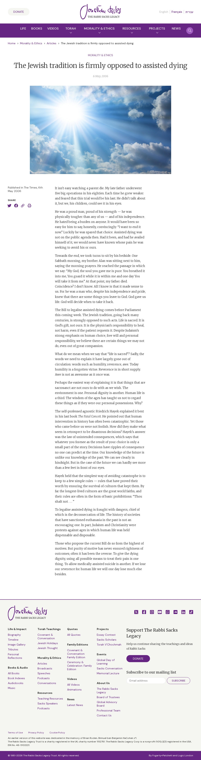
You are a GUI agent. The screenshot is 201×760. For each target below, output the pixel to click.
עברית (189, 12)
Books (36, 28)
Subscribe (178, 680)
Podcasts (43, 678)
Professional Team (108, 710)
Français (177, 12)
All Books (13, 673)
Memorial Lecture (108, 673)
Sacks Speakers (47, 703)
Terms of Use (15, 732)
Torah (70, 28)
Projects (157, 28)
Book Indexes (16, 678)
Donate (18, 12)
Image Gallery (17, 644)
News (176, 28)
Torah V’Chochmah (109, 644)
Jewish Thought (47, 648)
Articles (51, 43)
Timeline (13, 639)
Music (11, 688)
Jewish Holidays (47, 643)
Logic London (185, 755)
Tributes (13, 649)
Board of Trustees (108, 697)
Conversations (46, 683)
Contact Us (104, 715)
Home (12, 43)
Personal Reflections (15, 656)
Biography (14, 634)
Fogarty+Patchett (162, 755)
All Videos (73, 684)
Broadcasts (44, 668)
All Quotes (73, 634)
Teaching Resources (50, 698)
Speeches (43, 673)
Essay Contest (106, 634)
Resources (131, 28)
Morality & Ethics (99, 28)
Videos (53, 28)
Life (23, 28)
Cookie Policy (57, 732)
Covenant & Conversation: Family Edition (76, 653)
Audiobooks (15, 683)
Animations (74, 689)
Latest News (75, 705)
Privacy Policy (36, 732)
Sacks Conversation (109, 668)
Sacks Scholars (106, 639)
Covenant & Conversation (46, 636)
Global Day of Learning (106, 661)
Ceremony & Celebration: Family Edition (79, 665)
